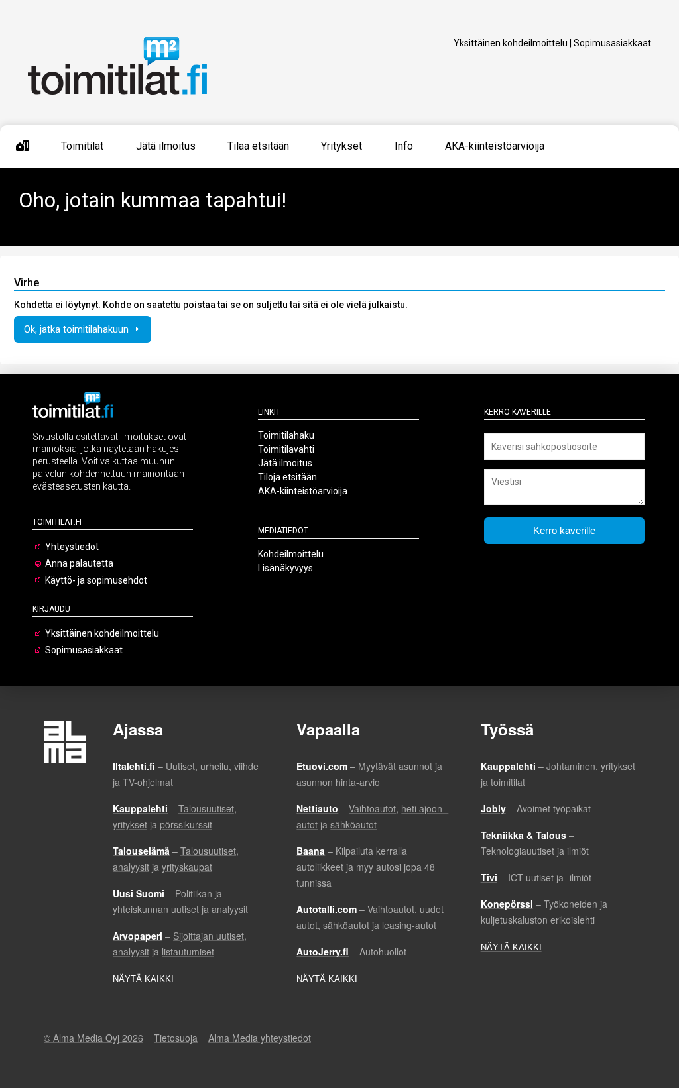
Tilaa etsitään (258, 146)
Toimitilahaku (286, 435)
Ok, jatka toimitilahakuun (77, 329)
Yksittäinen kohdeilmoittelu (511, 43)
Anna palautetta (79, 563)
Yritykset (341, 146)
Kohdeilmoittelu (291, 554)
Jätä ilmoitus (166, 146)
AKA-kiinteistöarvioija (494, 146)
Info (404, 146)
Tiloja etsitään (287, 477)
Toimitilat (82, 146)
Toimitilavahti (286, 449)
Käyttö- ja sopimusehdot (96, 580)
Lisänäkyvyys (285, 568)
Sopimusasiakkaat (612, 43)
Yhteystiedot (72, 546)
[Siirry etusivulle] (22, 146)
